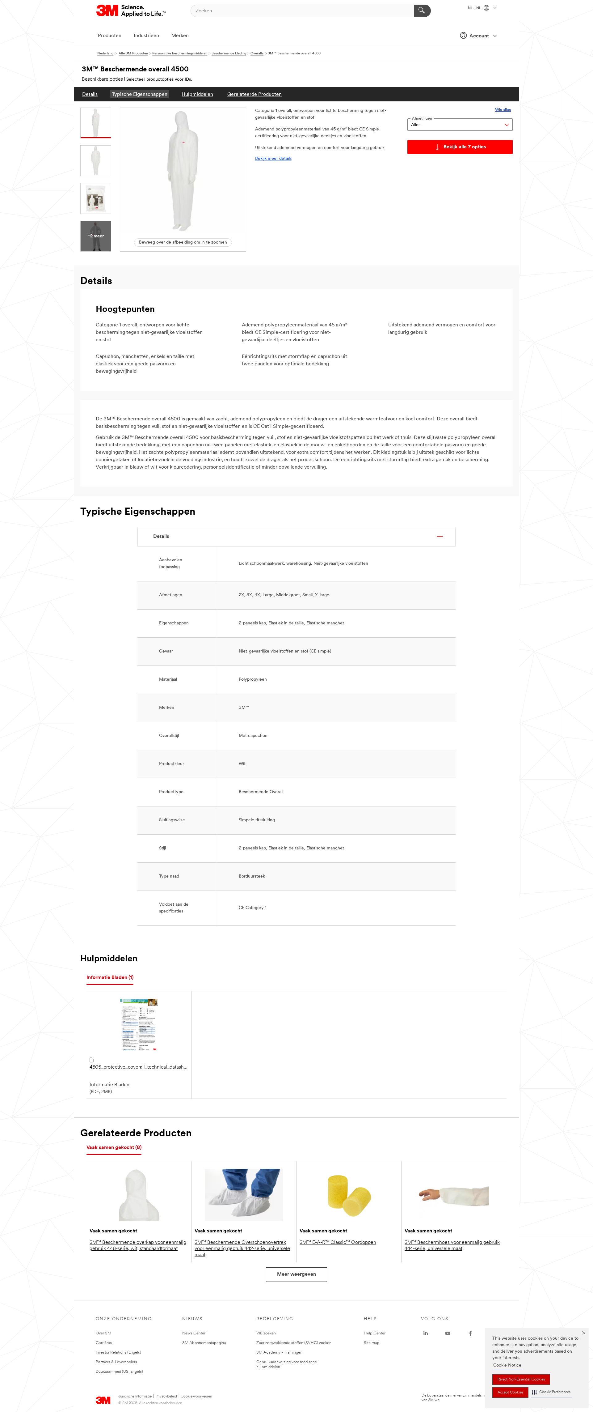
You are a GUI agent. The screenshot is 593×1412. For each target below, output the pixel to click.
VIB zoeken (266, 1333)
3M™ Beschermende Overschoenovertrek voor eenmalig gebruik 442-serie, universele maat (242, 1248)
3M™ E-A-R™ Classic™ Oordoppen (338, 1242)
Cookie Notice (507, 1365)
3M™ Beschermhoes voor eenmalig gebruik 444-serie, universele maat (452, 1245)
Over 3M (103, 1333)
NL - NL (475, 8)
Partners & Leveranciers (116, 1362)
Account (479, 36)
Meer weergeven (296, 1274)
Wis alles (503, 110)
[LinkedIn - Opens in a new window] (425, 1333)
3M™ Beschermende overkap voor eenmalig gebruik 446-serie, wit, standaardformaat (138, 1245)
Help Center (374, 1333)
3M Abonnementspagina (204, 1343)
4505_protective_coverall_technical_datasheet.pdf (139, 1067)
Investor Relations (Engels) (118, 1352)
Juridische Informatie (135, 1396)
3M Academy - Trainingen (279, 1352)
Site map (372, 1343)
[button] (551, 1392)
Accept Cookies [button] (510, 1392)
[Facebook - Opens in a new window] (470, 1333)
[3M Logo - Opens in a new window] (131, 11)
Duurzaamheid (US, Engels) (119, 1372)
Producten (109, 35)
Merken (180, 35)
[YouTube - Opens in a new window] (447, 1333)
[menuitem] (89, 94)
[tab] (109, 978)
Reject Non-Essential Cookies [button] (521, 1379)
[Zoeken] (422, 11)
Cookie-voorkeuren (196, 1396)
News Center (193, 1333)
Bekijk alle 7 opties (465, 147)
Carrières (104, 1343)
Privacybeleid (166, 1396)
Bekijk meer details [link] (273, 158)
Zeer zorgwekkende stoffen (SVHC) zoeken (293, 1343)
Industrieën (146, 35)
